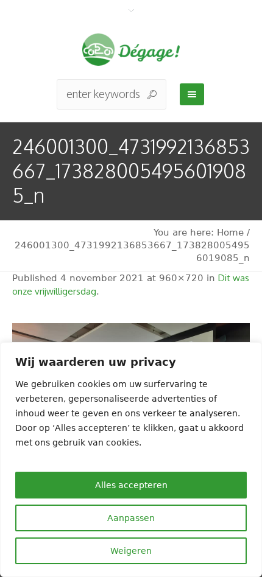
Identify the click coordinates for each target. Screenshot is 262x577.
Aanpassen (131, 518)
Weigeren (131, 551)
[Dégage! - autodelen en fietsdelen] (131, 49)
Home (230, 232)
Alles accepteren (131, 485)
